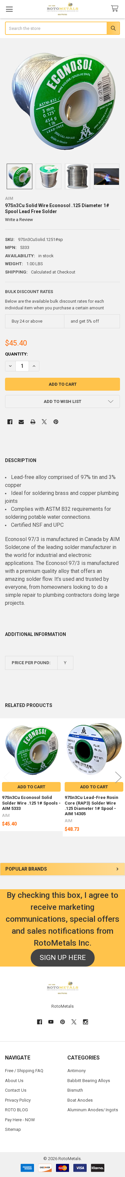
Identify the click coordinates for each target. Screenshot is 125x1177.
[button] (62, 401)
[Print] (33, 422)
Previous (6, 777)
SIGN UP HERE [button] (63, 958)
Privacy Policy (18, 1100)
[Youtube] (51, 1022)
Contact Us (15, 1090)
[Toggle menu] (9, 9)
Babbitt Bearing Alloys (88, 1080)
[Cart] (116, 9)
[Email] (21, 422)
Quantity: (16, 354)
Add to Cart (31, 786)
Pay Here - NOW (20, 1119)
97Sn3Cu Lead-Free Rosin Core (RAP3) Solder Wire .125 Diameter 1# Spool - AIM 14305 (91, 805)
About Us (14, 1080)
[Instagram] (85, 1022)
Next (118, 777)
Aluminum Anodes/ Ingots (92, 1109)
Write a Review (19, 219)
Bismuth (75, 1090)
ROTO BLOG (16, 1109)
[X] (44, 422)
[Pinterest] (56, 422)
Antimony (76, 1070)
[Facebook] (10, 422)
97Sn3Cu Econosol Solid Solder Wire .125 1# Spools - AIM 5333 (31, 803)
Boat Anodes (80, 1100)
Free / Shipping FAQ (24, 1070)
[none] (62, 99)
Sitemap (13, 1129)
